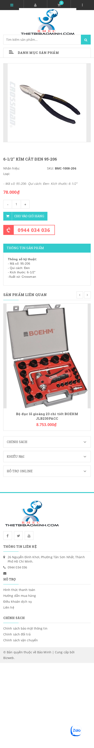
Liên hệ (8, 607)
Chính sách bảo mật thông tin (25, 628)
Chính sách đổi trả (17, 634)
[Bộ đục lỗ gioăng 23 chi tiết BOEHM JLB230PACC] (47, 356)
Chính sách (17, 442)
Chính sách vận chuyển (20, 640)
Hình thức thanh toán (19, 590)
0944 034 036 (34, 230)
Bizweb (8, 658)
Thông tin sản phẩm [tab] (25, 248)
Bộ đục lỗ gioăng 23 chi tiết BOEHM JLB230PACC (47, 416)
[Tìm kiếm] (86, 40)
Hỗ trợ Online (20, 471)
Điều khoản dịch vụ (17, 601)
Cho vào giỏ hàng (29, 216)
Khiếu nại (15, 456)
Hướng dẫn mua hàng (19, 596)
